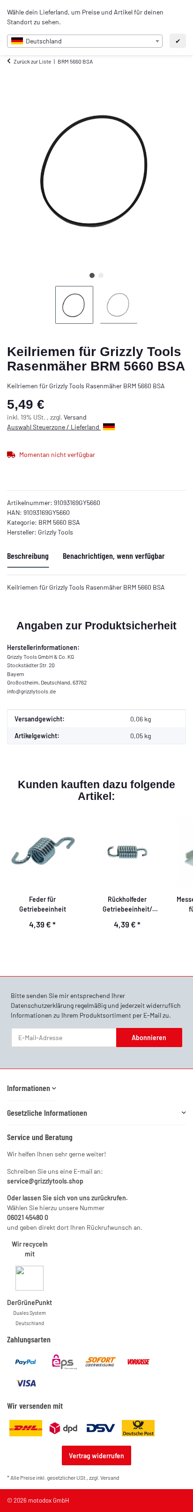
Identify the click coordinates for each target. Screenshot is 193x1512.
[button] (31, 1088)
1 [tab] (92, 275)
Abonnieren (149, 1037)
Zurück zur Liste (32, 61)
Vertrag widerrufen (96, 1456)
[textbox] (84, 41)
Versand (75, 417)
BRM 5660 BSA (59, 522)
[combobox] (85, 41)
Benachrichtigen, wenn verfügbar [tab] (114, 555)
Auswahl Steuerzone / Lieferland (54, 427)
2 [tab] (101, 275)
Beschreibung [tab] (28, 555)
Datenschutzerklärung (42, 1005)
